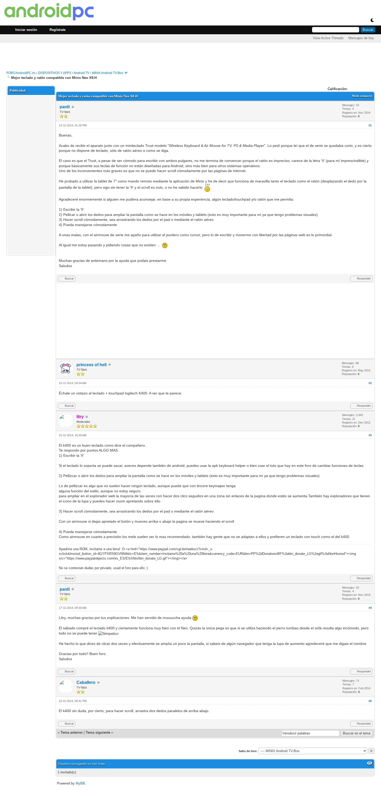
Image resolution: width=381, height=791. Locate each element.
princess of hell (91, 365)
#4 (370, 607)
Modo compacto (362, 95)
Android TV (81, 73)
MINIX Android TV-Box (107, 73)
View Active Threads (328, 38)
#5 (370, 701)
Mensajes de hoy (361, 38)
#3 (370, 435)
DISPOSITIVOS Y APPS (54, 73)
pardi (65, 107)
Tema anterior (72, 732)
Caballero (85, 682)
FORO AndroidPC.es (21, 73)
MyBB (80, 783)
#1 (370, 125)
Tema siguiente (98, 732)
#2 (370, 383)
